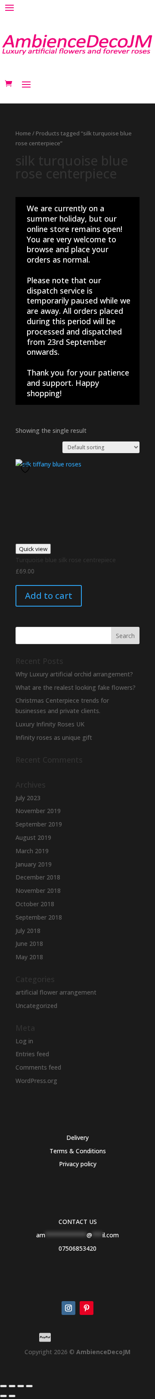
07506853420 (77, 1248)
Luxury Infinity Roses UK (50, 724)
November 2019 (38, 811)
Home (23, 133)
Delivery (77, 1137)
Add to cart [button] (48, 595)
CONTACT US (78, 1221)
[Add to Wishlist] (26, 468)
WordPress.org (36, 1081)
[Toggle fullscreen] (12, 1386)
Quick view (33, 549)
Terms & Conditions (78, 1151)
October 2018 (35, 904)
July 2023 (28, 798)
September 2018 (39, 917)
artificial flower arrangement (56, 992)
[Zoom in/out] (3, 1386)
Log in (24, 1041)
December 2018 (38, 877)
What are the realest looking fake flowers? (76, 687)
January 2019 (34, 864)
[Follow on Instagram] (68, 1308)
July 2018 (28, 930)
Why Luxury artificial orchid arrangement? (74, 674)
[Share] (20, 1386)
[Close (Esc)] (29, 1386)
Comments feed (38, 1067)
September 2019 (39, 824)
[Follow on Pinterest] (86, 1308)
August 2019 (33, 837)
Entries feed (32, 1054)
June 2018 (29, 943)
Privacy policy (77, 1164)
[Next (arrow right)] (12, 1396)
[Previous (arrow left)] (3, 1396)
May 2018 (29, 957)
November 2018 (38, 890)
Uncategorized (36, 1006)
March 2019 (32, 851)
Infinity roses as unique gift (54, 737)
